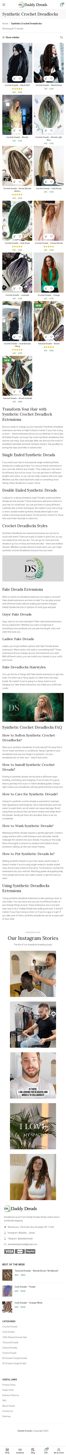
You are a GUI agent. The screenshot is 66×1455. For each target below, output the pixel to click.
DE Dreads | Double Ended (14, 1358)
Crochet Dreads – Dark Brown (49, 188)
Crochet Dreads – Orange (49, 295)
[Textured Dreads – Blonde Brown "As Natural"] (7, 1275)
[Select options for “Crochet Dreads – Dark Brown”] (46, 181)
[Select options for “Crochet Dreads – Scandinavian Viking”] (14, 337)
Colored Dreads (9, 1347)
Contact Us (7, 1411)
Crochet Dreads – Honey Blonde (49, 243)
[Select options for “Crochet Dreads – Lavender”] (14, 288)
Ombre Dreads (9, 1353)
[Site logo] (33, 4)
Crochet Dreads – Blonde (17, 137)
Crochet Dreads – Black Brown (49, 85)
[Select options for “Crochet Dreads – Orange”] (46, 288)
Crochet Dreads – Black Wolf (17, 85)
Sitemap (6, 1416)
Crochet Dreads (9, 1326)
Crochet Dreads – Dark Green (17, 243)
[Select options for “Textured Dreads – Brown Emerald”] (14, 391)
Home (5, 23)
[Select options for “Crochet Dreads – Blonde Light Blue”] (46, 130)
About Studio (8, 1406)
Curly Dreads (8, 1332)
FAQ (4, 1400)
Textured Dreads (10, 1342)
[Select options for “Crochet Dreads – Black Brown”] (46, 78)
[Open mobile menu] (4, 5)
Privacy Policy (9, 1385)
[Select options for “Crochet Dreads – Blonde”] (14, 130)
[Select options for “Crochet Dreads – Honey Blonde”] (46, 236)
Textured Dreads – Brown (49, 343)
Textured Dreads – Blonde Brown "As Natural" (36, 1271)
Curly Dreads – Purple (25, 1287)
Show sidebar (12, 37)
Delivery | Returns (10, 1395)
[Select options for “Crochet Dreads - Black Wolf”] (14, 78)
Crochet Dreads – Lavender (17, 295)
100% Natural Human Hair (14, 1337)
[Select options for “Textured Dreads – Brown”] (46, 337)
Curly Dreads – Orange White (28, 1303)
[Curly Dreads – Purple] (7, 1291)
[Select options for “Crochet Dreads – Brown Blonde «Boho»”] (14, 181)
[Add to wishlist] (20, 78)
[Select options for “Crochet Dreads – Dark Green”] (14, 236)
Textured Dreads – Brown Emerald (17, 398)
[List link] (34, 1227)
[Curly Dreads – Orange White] (7, 1307)
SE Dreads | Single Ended (14, 1363)
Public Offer (8, 1390)
